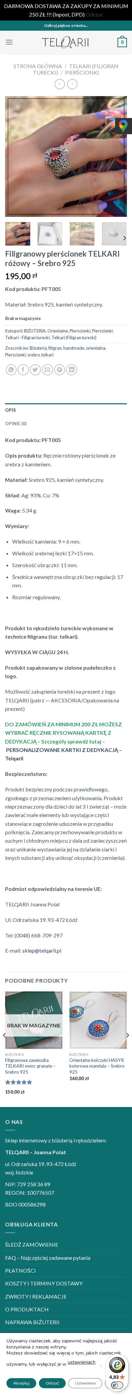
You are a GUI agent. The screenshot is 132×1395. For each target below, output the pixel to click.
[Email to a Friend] (47, 369)
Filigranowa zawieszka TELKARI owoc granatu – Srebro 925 (30, 1066)
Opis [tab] (10, 410)
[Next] (116, 156)
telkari (47, 354)
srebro (33, 354)
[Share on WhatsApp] (11, 369)
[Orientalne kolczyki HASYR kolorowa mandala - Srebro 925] (98, 1020)
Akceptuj (21, 1383)
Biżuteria (38, 348)
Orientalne (57, 330)
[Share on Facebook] (23, 369)
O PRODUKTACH (27, 1309)
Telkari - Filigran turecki (27, 337)
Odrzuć (52, 1383)
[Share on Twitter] (35, 369)
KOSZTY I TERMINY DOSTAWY (44, 1283)
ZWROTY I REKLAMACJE (36, 1296)
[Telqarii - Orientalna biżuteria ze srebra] (66, 42)
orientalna (95, 348)
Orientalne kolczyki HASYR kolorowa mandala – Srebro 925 (97, 1066)
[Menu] (9, 42)
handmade (73, 348)
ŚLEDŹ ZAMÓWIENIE (31, 1244)
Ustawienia (85, 1383)
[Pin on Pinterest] (59, 369)
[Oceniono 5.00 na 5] (18, 1082)
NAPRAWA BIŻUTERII (32, 1322)
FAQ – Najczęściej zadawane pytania (47, 1257)
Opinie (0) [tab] (16, 423)
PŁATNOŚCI (20, 1270)
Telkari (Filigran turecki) (73, 337)
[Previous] (16, 156)
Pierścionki (82, 72)
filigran (55, 348)
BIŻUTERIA (35, 330)
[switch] (117, 1385)
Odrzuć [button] (94, 14)
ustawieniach (81, 1362)
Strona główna (38, 66)
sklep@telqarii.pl (41, 950)
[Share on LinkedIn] (71, 369)
